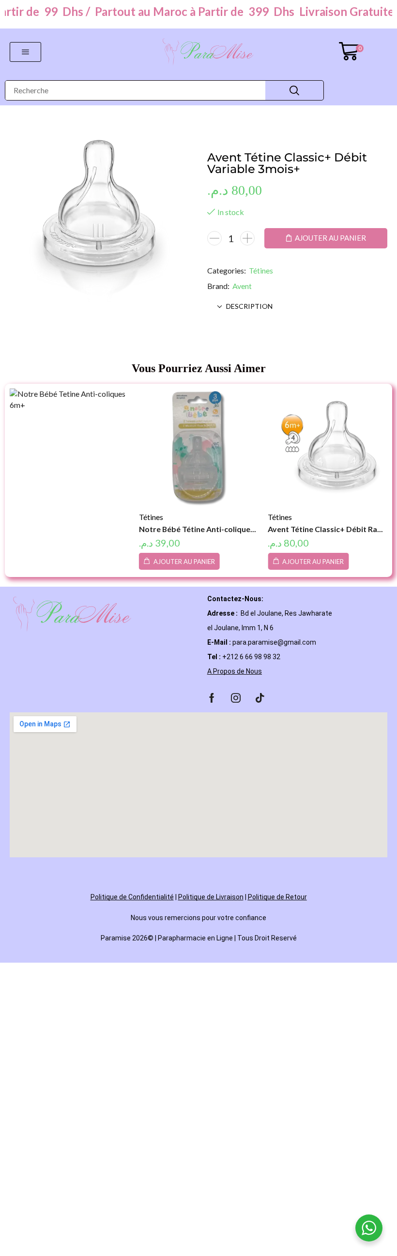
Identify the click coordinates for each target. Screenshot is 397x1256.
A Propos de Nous (234, 671)
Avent (242, 285)
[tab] (297, 306)
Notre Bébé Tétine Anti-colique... (197, 529)
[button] (25, 52)
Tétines (261, 270)
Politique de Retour (277, 897)
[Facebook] (211, 698)
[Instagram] (236, 698)
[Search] (294, 90)
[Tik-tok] (260, 698)
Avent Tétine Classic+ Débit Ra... (325, 529)
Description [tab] (249, 306)
